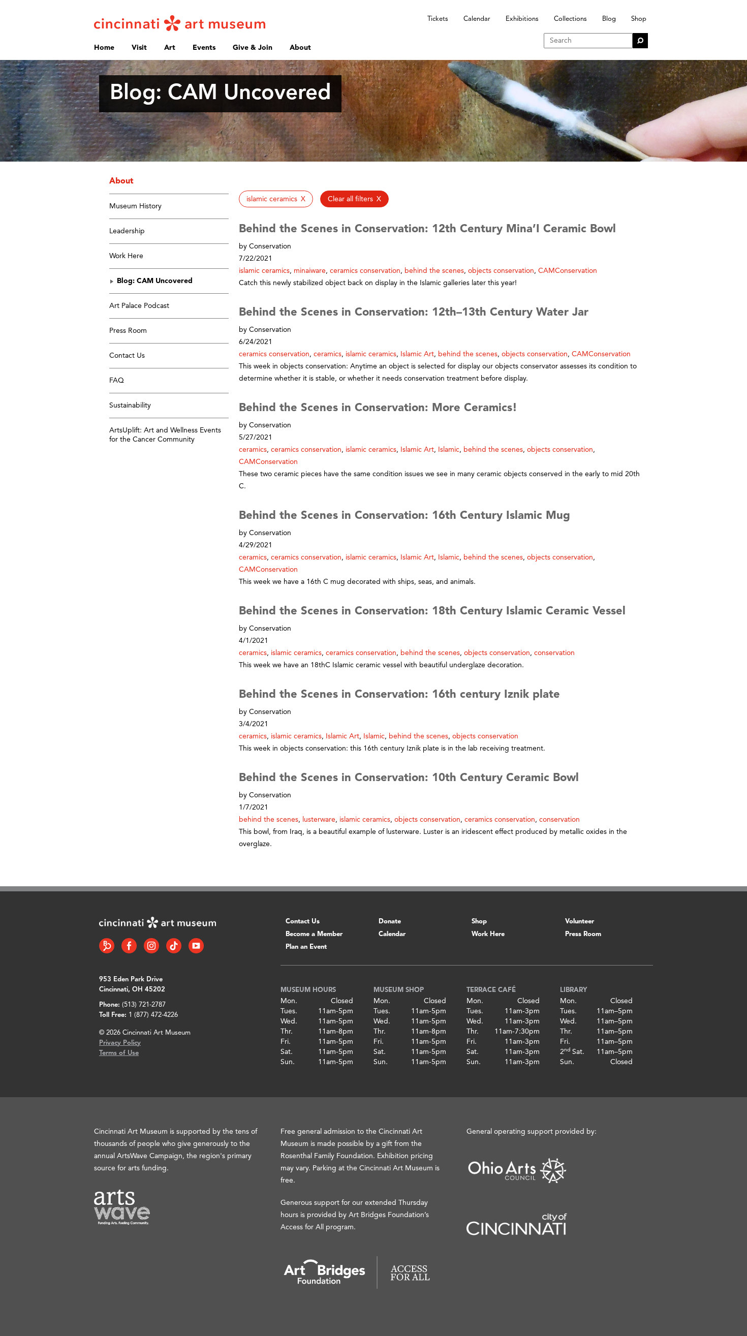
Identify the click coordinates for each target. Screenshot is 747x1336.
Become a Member (314, 934)
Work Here (126, 256)
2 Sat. (572, 1051)
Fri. (286, 1041)
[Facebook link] (129, 945)
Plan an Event (306, 947)
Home (104, 47)
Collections (570, 19)
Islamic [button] (448, 449)
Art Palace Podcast (139, 305)
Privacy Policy (120, 1043)
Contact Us (127, 355)
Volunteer (579, 921)
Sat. (287, 1051)
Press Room (128, 330)
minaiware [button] (310, 270)
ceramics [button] (327, 354)
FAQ (116, 380)
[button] (276, 199)
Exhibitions (522, 19)
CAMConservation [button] (567, 270)
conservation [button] (554, 653)
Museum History (135, 206)
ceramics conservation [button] (365, 270)
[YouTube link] (196, 945)
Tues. (289, 1011)
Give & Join (252, 47)
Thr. (287, 1031)
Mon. (289, 1001)
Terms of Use (119, 1053)
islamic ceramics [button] (264, 270)
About (300, 47)
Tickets (437, 19)
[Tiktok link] (173, 945)
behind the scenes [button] (434, 270)
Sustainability (130, 405)
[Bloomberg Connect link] (106, 945)
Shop (638, 19)
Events (204, 47)
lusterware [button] (318, 819)
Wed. (289, 1021)
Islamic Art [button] (417, 354)
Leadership (127, 231)
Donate (390, 921)
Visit (139, 47)
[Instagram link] (151, 945)
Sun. (288, 1062)
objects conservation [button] (501, 270)
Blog (609, 19)
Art (169, 47)
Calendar (476, 19)
